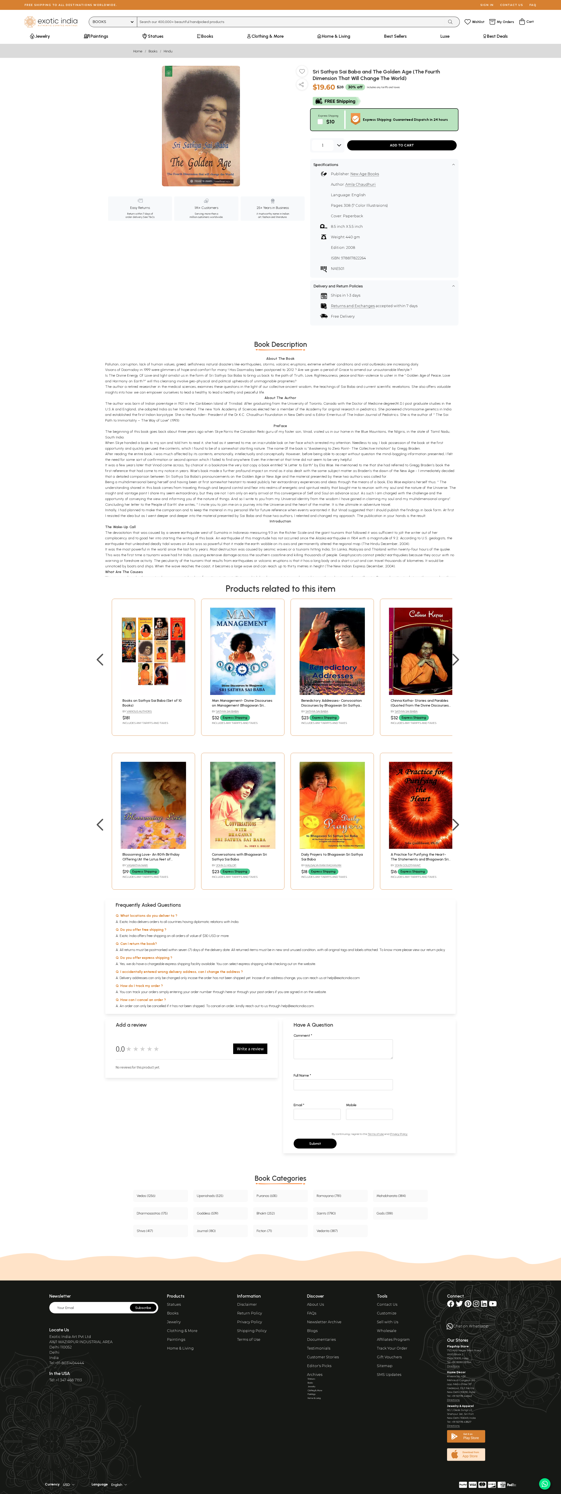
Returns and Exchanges (353, 306)
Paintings (176, 1339)
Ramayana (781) (329, 1196)
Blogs (312, 1331)
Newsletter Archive (324, 1322)
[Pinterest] (468, 1305)
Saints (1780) (326, 1213)
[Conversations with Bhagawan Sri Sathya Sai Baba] (242, 848)
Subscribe (143, 1308)
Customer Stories (323, 1357)
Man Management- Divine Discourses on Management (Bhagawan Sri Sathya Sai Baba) (242, 705)
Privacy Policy (398, 1134)
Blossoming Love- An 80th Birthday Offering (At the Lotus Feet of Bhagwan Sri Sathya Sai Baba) (151, 859)
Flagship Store (458, 1346)
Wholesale (386, 1331)
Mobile (351, 1105)
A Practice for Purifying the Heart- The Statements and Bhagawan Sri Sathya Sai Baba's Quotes (420, 859)
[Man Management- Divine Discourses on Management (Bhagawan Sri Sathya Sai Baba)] (242, 694)
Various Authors (139, 711)
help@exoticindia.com (343, 978)
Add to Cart (402, 145)
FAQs (311, 1313)
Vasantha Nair (137, 865)
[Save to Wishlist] (302, 73)
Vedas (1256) (146, 1196)
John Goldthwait (408, 865)
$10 (330, 121)
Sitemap (384, 1366)
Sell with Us (387, 1322)
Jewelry (174, 1322)
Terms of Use (376, 1134)
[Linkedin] (484, 1305)
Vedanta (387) (327, 1231)
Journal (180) (206, 1231)
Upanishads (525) (210, 1196)
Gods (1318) (384, 1213)
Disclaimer (247, 1304)
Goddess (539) (207, 1213)
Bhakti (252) (266, 1213)
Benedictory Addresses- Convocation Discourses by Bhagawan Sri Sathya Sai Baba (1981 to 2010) (331, 705)
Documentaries (321, 1339)
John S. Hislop (226, 865)
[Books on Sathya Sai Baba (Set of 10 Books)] (153, 694)
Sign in (487, 5)
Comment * (303, 1035)
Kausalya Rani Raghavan (323, 865)
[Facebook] (450, 1305)
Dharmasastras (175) (152, 1213)
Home (137, 51)
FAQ (532, 5)
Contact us (511, 5)
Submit (315, 1143)
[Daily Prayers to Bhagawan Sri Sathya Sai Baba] (332, 848)
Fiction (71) (264, 1231)
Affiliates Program (393, 1339)
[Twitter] (459, 1305)
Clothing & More (182, 1331)
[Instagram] (476, 1305)
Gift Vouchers (389, 1357)
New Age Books (364, 174)
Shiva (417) (145, 1231)
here (228, 992)
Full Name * (302, 1075)
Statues (174, 1304)
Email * (299, 1105)
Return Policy (249, 1313)
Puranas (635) (267, 1196)
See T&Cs (148, 217)
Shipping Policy (251, 1331)
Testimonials (318, 1348)
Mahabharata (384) (391, 1196)
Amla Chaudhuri (360, 184)
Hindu (168, 51)
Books (153, 51)
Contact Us (387, 1304)
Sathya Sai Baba (227, 711)
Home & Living (180, 1348)
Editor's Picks (319, 1366)
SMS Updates (389, 1375)
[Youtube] (493, 1305)
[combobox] (291, 22)
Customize (386, 1313)
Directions (453, 1366)
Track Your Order (392, 1348)
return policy (435, 950)
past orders (265, 992)
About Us (315, 1304)
